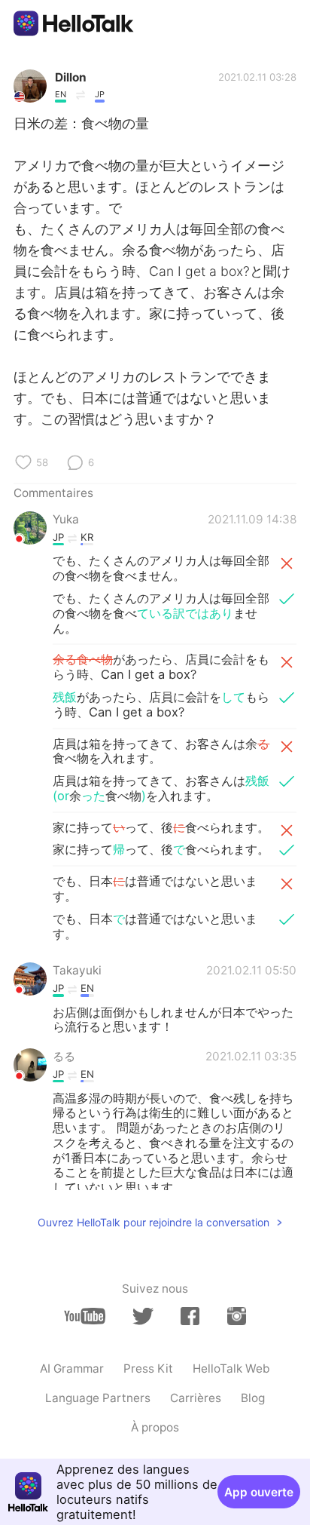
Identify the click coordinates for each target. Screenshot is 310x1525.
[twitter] (142, 1316)
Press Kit (148, 1368)
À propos (155, 1427)
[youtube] (84, 1316)
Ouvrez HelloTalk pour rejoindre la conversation (153, 1222)
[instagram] (236, 1316)
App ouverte (258, 1492)
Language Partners (97, 1398)
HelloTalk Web (231, 1368)
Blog (253, 1398)
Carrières (195, 1398)
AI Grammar (72, 1368)
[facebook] (190, 1316)
